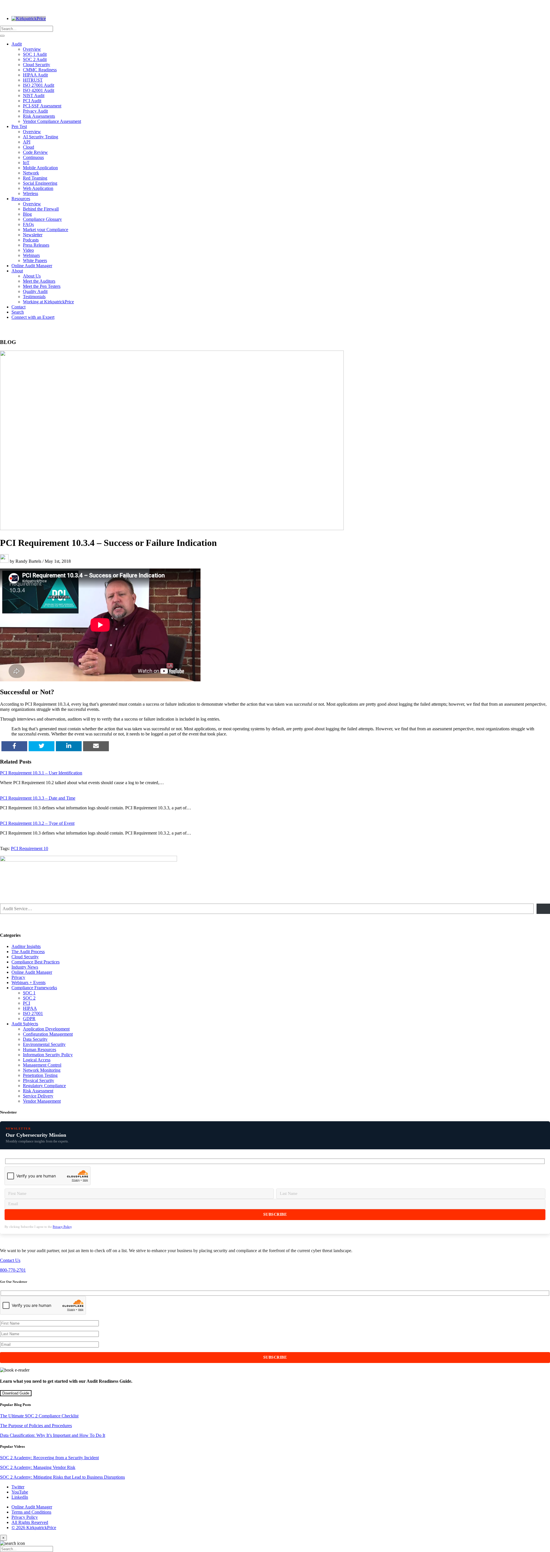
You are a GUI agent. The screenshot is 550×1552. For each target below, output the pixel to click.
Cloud (28, 147)
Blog (27, 214)
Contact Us (10, 1260)
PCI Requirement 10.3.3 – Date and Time (37, 798)
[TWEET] (41, 746)
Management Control (42, 1065)
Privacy (18, 977)
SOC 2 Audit (35, 59)
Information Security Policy (48, 1054)
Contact (18, 306)
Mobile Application (40, 167)
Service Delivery (38, 1095)
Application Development (46, 1028)
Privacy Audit (35, 111)
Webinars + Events (28, 982)
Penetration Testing (40, 1075)
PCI (26, 1003)
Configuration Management (48, 1034)
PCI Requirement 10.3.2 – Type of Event (37, 823)
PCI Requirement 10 (29, 848)
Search (17, 312)
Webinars (31, 255)
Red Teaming (35, 178)
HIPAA (30, 1008)
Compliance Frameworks (34, 987)
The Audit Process (28, 951)
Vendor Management (42, 1101)
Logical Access (36, 1059)
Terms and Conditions (31, 1512)
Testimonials (34, 296)
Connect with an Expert (32, 317)
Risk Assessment (38, 1090)
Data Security (35, 1039)
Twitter (17, 1486)
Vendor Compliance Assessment (52, 121)
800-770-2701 (13, 1270)
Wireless (30, 193)
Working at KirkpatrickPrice (48, 301)
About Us (32, 276)
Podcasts (31, 239)
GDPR (29, 1018)
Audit (16, 44)
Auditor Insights (26, 946)
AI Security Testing (40, 136)
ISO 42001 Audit (38, 90)
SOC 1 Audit (35, 54)
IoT (26, 162)
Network (31, 172)
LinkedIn (19, 1497)
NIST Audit (33, 95)
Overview (32, 49)
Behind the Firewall (41, 208)
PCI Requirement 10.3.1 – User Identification (41, 772)
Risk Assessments (39, 116)
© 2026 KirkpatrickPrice (33, 1527)
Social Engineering (40, 183)
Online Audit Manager (31, 265)
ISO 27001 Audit (38, 85)
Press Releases (36, 245)
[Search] (2, 36)
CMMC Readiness (40, 69)
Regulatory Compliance (44, 1085)
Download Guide (15, 1393)
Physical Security (38, 1080)
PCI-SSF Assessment (42, 105)
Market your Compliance (45, 229)
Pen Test (19, 126)
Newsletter (32, 234)
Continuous (33, 157)
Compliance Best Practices (35, 961)
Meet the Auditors (39, 281)
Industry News (24, 967)
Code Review (35, 152)
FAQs (28, 224)
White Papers (35, 260)
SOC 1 (29, 992)
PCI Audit (32, 100)
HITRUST (33, 80)
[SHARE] (14, 746)
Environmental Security (44, 1044)
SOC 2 (29, 998)
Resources (20, 198)
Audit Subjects (24, 1023)
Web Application (38, 188)
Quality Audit (35, 291)
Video (28, 250)
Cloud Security (36, 64)
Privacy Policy (62, 1226)
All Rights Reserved (29, 1522)
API (26, 141)
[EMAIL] (96, 746)
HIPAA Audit (35, 74)
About (17, 270)
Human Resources (39, 1049)
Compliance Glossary (42, 219)
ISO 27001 (33, 1013)
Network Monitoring (41, 1070)
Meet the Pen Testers (41, 286)
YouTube (19, 1492)
